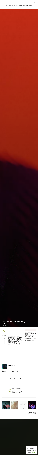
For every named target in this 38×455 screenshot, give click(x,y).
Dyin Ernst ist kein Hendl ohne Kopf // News (15, 378)
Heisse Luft (15, 334)
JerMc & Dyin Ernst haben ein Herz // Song (15, 366)
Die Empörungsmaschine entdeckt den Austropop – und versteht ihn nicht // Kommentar (29, 336)
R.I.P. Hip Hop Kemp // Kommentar (29, 332)
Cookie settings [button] (29, 452)
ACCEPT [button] (33, 452)
